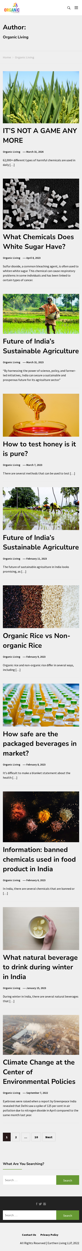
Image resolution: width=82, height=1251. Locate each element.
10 (36, 1137)
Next (48, 1137)
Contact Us (29, 1234)
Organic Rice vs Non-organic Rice (36, 640)
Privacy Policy (49, 1234)
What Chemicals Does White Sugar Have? (38, 241)
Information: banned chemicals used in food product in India (39, 859)
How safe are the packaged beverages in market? (40, 743)
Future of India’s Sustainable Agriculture (41, 346)
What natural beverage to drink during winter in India (40, 967)
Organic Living (11, 151)
